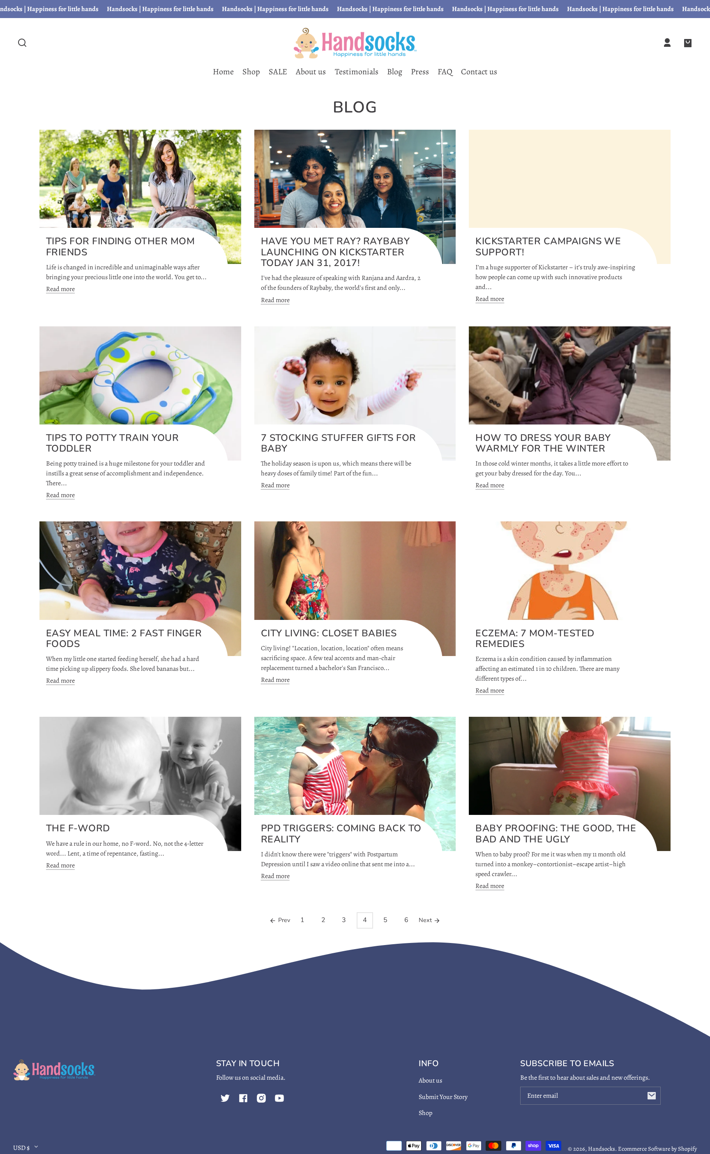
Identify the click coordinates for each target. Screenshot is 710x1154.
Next (426, 920)
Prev (283, 920)
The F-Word (78, 828)
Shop (425, 1112)
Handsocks (601, 1149)
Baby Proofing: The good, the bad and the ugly (555, 834)
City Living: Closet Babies (329, 633)
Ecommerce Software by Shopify (657, 1149)
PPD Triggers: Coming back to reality (341, 834)
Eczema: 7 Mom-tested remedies (534, 639)
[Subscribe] (652, 1096)
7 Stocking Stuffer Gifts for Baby (338, 443)
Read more (60, 289)
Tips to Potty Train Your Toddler (112, 443)
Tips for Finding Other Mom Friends (120, 247)
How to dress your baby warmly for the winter (543, 443)
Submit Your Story (443, 1096)
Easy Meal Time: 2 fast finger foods (124, 639)
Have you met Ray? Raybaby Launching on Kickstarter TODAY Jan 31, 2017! (335, 252)
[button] (22, 43)
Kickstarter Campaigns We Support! (548, 247)
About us (430, 1080)
